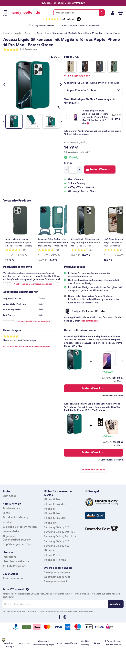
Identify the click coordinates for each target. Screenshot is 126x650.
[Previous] (6, 85)
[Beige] (70, 66)
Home (6, 33)
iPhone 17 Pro (52, 513)
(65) (24, 250)
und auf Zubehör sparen (92, 132)
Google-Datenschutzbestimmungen (59, 611)
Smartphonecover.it (56, 581)
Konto (6, 513)
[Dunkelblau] (99, 66)
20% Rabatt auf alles (52, 2)
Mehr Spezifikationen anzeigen (34, 321)
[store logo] (30, 12)
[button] (93, 90)
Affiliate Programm (14, 566)
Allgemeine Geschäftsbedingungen (43, 643)
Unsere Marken (11, 531)
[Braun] (84, 66)
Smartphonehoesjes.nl (57, 572)
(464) (90, 250)
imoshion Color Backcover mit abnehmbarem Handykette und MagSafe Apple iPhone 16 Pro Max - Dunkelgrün (53, 242)
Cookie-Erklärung (85, 643)
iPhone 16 (49, 550)
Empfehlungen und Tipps (17, 544)
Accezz (29, 33)
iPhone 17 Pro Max (55, 518)
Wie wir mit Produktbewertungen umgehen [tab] (29, 346)
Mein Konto (112, 13)
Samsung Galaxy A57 (56, 546)
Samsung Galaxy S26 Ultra (60, 536)
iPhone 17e (50, 522)
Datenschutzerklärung (67, 643)
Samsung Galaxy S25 (56, 541)
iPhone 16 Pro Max (95, 311)
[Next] (59, 85)
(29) (122, 250)
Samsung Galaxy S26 (56, 527)
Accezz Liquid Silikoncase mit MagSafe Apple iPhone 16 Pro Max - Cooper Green (85, 242)
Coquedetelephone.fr (57, 577)
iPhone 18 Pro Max (55, 504)
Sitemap (96, 643)
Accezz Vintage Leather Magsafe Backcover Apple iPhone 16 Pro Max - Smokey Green (18, 242)
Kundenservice (11, 508)
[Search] (102, 12)
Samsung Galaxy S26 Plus (59, 532)
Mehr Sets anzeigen (95, 469)
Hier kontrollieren (90, 320)
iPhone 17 (49, 508)
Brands (17, 33)
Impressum (9, 556)
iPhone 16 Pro (52, 555)
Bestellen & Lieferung (15, 517)
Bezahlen (7, 522)
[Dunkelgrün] (113, 66)
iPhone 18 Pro (52, 499)
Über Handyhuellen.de (15, 561)
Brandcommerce (12, 578)
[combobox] (79, 12)
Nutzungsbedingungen (85, 611)
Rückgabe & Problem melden (19, 526)
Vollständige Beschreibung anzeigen (34, 284)
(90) (57, 250)
